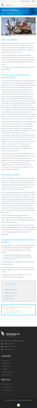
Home (2, 13)
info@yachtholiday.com (10, 311)
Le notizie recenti (7, 390)
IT (34, 1)
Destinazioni (6, 384)
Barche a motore (7, 366)
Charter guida (10, 13)
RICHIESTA (28, 5)
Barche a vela (6, 360)
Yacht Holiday (17, 400)
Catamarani (6, 363)
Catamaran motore (8, 372)
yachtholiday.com (8, 349)
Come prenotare (7, 387)
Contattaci (18, 312)
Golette (5, 369)
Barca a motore (7, 375)
